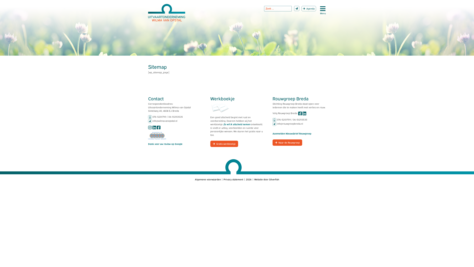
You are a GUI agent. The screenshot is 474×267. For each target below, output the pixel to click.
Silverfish (274, 179)
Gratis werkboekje (226, 143)
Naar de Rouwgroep (289, 142)
